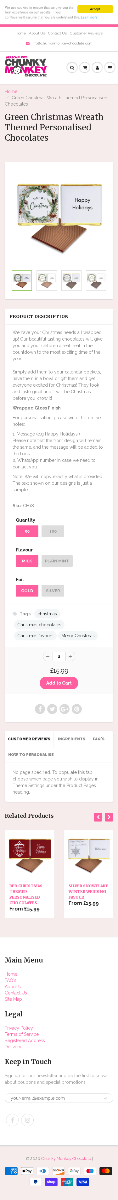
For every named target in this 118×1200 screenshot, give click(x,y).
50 (27, 531)
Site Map (13, 999)
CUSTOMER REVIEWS (29, 739)
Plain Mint (57, 561)
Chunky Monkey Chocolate (66, 1158)
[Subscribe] (105, 1098)
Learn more (89, 17)
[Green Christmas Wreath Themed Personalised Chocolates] (59, 217)
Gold (27, 590)
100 (53, 531)
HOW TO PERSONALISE (31, 755)
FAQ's (10, 980)
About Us (37, 33)
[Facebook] (12, 1120)
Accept (95, 9)
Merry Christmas (78, 635)
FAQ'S (98, 739)
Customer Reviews (86, 33)
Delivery (13, 1046)
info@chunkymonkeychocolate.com (62, 43)
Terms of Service (22, 1034)
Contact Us (57, 33)
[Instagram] (27, 1120)
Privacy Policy (19, 1027)
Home (20, 33)
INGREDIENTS (71, 739)
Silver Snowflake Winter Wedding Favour (88, 892)
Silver (53, 590)
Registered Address (25, 1040)
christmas (47, 613)
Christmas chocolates (39, 624)
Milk (27, 561)
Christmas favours (35, 635)
